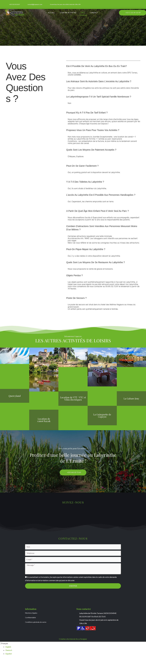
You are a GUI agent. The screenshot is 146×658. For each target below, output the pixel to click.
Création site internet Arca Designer (73, 639)
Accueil (51, 13)
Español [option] (8, 654)
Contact (94, 13)
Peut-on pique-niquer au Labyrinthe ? (85, 249)
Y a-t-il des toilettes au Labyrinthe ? (85, 182)
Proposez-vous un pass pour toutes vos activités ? (92, 130)
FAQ (83, 13)
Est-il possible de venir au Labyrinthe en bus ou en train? (96, 66)
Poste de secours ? (76, 298)
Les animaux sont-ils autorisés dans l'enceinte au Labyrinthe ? (98, 81)
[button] (103, 66)
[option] (75, 647)
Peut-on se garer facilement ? (82, 166)
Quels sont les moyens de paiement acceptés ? (91, 149)
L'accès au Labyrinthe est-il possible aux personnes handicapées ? (100, 195)
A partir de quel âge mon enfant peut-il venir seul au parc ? (97, 211)
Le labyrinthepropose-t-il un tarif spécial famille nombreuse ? (98, 96)
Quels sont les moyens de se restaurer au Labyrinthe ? (95, 262)
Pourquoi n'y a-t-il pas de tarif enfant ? (87, 112)
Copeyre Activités (68, 13)
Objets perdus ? (74, 275)
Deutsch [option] (8, 650)
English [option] (8, 647)
